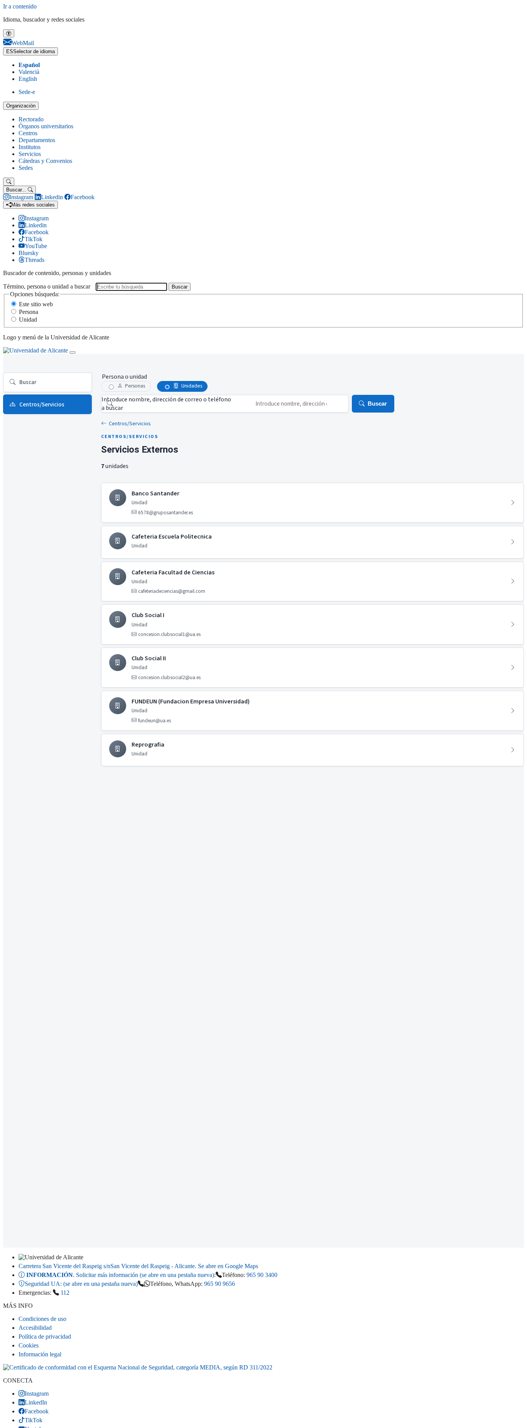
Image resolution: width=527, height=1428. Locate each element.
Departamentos (37, 140)
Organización (20, 106)
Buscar (179, 287)
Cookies (29, 1345)
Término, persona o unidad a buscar (46, 286)
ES (30, 51)
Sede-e (27, 92)
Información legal (40, 1354)
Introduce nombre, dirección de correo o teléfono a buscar (166, 403)
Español (29, 65)
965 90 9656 (219, 1283)
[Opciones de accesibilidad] (8, 33)
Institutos (30, 147)
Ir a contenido (20, 6)
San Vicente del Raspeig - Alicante (138, 1266)
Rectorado (31, 119)
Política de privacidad (45, 1336)
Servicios (30, 154)
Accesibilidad (35, 1327)
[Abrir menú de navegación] (72, 352)
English (28, 79)
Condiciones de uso (42, 1319)
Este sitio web (36, 304)
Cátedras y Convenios (45, 161)
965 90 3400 (262, 1275)
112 (65, 1292)
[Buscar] (8, 182)
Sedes (26, 167)
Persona (28, 312)
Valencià (29, 72)
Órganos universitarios (46, 126)
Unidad (28, 319)
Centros (28, 133)
